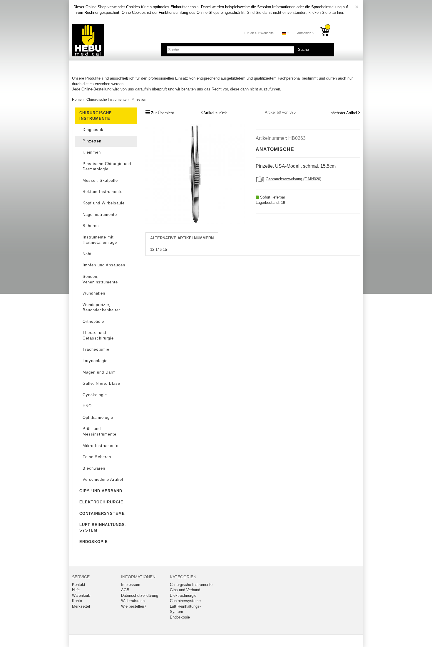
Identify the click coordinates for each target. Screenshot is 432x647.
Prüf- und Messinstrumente (99, 431)
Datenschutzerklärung (139, 595)
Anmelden (304, 33)
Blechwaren (94, 468)
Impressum (130, 584)
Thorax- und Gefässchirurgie (98, 335)
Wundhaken (94, 293)
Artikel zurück (215, 113)
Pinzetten (92, 141)
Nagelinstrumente (100, 214)
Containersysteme (102, 513)
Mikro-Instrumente (100, 445)
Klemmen (92, 152)
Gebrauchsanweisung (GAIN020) (293, 179)
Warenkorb (81, 595)
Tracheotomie (96, 349)
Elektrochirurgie (101, 502)
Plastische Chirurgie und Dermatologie (107, 167)
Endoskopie (93, 542)
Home (77, 100)
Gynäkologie (95, 395)
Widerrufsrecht (133, 601)
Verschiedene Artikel (103, 479)
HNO (87, 406)
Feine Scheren (97, 457)
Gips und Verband (100, 491)
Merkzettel (81, 606)
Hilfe (76, 590)
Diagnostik (93, 129)
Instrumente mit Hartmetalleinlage (100, 240)
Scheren (91, 225)
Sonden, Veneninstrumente (100, 279)
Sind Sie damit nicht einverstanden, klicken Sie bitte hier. (295, 12)
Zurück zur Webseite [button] (259, 33)
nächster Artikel (344, 113)
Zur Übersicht (162, 113)
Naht (87, 254)
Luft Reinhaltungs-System (102, 527)
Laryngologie (95, 361)
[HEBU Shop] (88, 40)
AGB (125, 590)
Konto (77, 601)
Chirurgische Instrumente (95, 116)
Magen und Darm (99, 372)
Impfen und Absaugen (104, 265)
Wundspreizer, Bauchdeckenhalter (101, 307)
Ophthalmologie (98, 417)
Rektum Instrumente (103, 191)
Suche (303, 49)
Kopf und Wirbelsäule (104, 203)
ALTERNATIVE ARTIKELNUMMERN (182, 238)
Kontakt (78, 584)
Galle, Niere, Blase (101, 383)
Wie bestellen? (133, 606)
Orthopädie (93, 321)
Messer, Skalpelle (100, 180)
